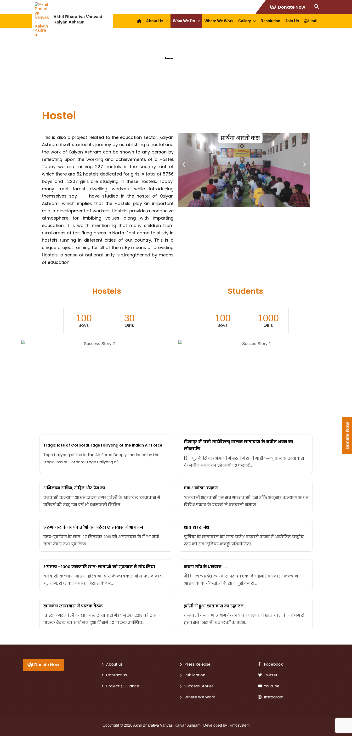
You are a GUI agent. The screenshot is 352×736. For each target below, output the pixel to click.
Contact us (116, 675)
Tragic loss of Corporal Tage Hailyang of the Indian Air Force (102, 445)
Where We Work (218, 21)
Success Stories (199, 686)
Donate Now (291, 7)
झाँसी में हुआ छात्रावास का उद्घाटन (214, 606)
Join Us (292, 21)
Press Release (197, 664)
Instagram (273, 697)
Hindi (312, 21)
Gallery (244, 21)
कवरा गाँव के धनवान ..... (205, 567)
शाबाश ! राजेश (196, 527)
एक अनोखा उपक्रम (201, 488)
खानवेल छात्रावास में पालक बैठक (73, 606)
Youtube (271, 686)
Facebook (273, 664)
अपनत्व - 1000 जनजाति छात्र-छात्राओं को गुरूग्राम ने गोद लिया (99, 567)
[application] (165, 21)
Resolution (270, 21)
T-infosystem (239, 725)
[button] (184, 165)
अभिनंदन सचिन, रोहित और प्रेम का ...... (77, 488)
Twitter (270, 675)
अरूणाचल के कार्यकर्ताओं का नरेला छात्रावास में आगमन (93, 527)
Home (168, 58)
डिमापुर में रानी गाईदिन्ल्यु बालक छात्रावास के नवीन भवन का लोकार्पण (238, 445)
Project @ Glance (122, 686)
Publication (194, 675)
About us (154, 21)
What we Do (184, 21)
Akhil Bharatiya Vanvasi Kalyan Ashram (77, 19)
